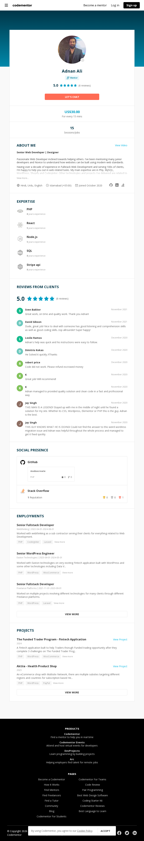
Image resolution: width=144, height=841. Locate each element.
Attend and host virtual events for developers (72, 744)
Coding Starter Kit (93, 800)
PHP (29, 209)
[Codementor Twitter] (127, 833)
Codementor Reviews (92, 806)
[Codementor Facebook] (119, 833)
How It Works (51, 784)
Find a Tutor (51, 800)
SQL (29, 251)
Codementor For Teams (92, 779)
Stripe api (33, 265)
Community (51, 806)
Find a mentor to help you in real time (72, 735)
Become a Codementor (51, 779)
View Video (121, 145)
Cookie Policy (84, 830)
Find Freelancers (51, 795)
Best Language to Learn (92, 811)
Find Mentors (51, 790)
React (31, 223)
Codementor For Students (51, 816)
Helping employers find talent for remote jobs (72, 761)
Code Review (92, 784)
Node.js (32, 237)
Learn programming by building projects (72, 752)
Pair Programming (92, 790)
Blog (51, 811)
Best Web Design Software (92, 795)
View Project (120, 639)
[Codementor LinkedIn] (135, 833)
